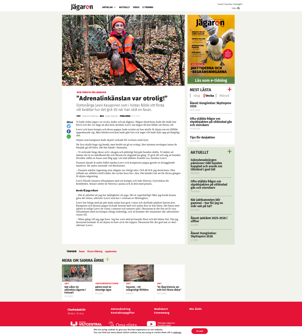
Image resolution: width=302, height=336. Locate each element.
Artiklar (107, 7)
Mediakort (161, 309)
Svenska (228, 4)
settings (177, 332)
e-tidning (148, 7)
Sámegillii (238, 4)
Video (136, 7)
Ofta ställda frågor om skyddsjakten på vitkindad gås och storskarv (211, 122)
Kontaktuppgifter (123, 312)
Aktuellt (124, 7)
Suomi (220, 4)
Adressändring (120, 309)
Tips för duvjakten (202, 137)
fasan (82, 251)
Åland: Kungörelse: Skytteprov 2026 (210, 104)
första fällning (94, 251)
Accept (199, 331)
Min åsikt (195, 309)
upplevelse (111, 251)
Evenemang (161, 312)
